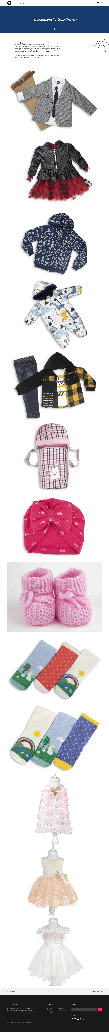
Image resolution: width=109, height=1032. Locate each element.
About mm (51, 1011)
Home (50, 1008)
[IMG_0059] (54, 102)
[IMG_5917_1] (54, 314)
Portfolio (51, 1013)
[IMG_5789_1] (54, 243)
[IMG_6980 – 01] (54, 809)
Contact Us (63, 1011)
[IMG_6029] (54, 738)
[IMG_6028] (54, 667)
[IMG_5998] (54, 597)
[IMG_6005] (54, 526)
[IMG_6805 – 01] (54, 879)
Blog (61, 1008)
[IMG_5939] (54, 385)
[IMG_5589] (54, 173)
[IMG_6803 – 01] (54, 950)
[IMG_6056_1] (54, 455)
